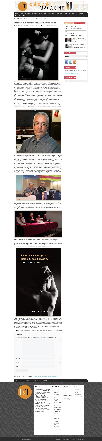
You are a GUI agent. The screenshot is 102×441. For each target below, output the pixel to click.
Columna (44, 390)
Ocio (46, 403)
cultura (48, 390)
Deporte (48, 392)
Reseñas (55, 25)
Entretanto (46, 18)
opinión (48, 403)
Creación (44, 25)
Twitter (71, 62)
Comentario (18, 340)
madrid (42, 400)
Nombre (18, 358)
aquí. (64, 400)
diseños (42, 393)
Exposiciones (38, 396)
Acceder (77, 389)
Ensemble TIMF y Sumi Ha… (71, 26)
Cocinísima (56, 389)
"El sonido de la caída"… (71, 33)
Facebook (67, 62)
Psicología (37, 406)
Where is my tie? (57, 433)
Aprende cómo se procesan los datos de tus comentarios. (46, 376)
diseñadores (37, 393)
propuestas (47, 405)
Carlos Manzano (20, 330)
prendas (42, 405)
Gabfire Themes (81, 439)
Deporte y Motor (59, 13)
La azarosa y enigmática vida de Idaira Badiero (35, 330)
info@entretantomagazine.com (71, 73)
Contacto (36, 381)
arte (45, 389)
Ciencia (81, 13)
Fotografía (43, 396)
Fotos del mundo (57, 409)
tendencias (41, 409)
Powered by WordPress (66, 439)
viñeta (42, 411)
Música (25, 15)
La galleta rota (57, 411)
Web (17, 366)
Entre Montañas (57, 407)
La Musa (55, 413)
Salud (45, 408)
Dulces (45, 393)
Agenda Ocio (26, 18)
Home (16, 13)
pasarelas (39, 405)
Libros (45, 399)
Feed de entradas (79, 391)
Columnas (71, 13)
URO (48, 409)
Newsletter (44, 381)
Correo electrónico (18, 363)
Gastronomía (34, 13)
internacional (40, 399)
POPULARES (77, 23)
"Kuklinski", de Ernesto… (78, 38)
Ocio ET (21, 13)
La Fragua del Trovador (51, 330)
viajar (38, 411)
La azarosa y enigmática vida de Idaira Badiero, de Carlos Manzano (35, 22)
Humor (36, 399)
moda (45, 402)
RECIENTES (67, 23)
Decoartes (27, 13)
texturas (45, 409)
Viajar (44, 13)
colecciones (39, 390)
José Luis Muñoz (35, 25)
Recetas (32, 18)
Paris (36, 405)
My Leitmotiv (56, 418)
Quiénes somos (26, 381)
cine (36, 390)
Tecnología (37, 409)
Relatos (42, 408)
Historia (46, 397)
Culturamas (37, 392)
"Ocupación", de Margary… (78, 44)
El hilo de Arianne (57, 405)
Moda (40, 13)
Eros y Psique (51, 13)
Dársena (48, 25)
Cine (77, 13)
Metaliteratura (59, 330)
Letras (66, 13)
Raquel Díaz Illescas (43, 406)
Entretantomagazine (26, 439)
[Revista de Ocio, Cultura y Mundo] (51, 6)
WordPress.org (78, 396)
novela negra (42, 403)
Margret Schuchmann (42, 401)
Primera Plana (18, 15)
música (37, 403)
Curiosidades (43, 392)
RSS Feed (75, 62)
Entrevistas (30, 15)
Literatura (37, 401)
